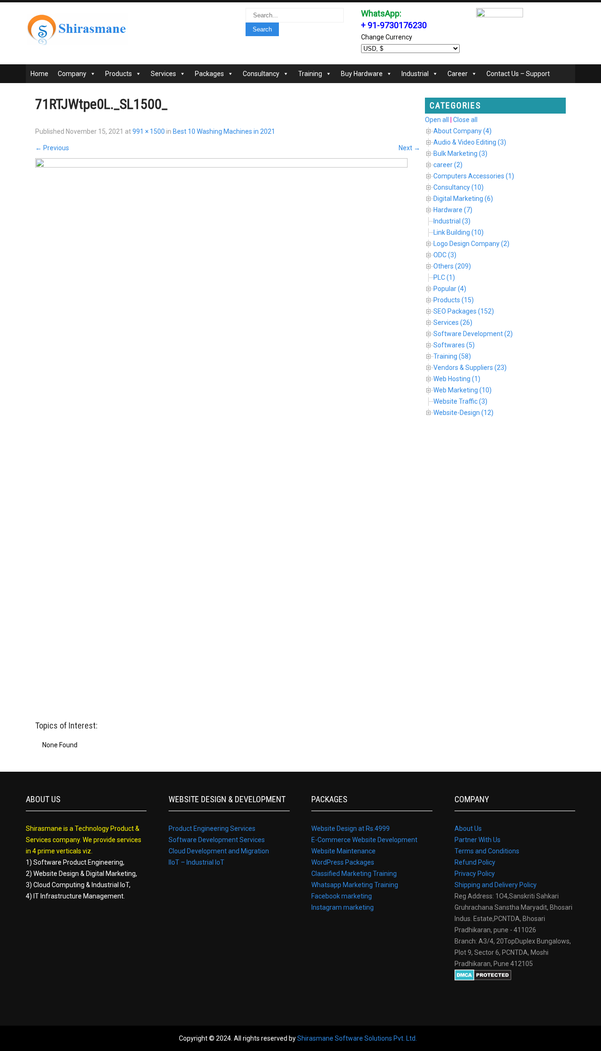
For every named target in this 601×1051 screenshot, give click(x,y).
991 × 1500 (148, 131)
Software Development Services (217, 840)
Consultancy (261, 73)
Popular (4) (449, 288)
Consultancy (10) (458, 187)
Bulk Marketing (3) (460, 153)
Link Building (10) (458, 232)
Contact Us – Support (518, 73)
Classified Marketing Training (354, 873)
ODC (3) (444, 255)
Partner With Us (478, 840)
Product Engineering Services (212, 828)
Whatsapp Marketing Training (354, 885)
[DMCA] (483, 978)
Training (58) (452, 356)
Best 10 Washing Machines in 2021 (224, 131)
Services (163, 73)
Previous (52, 148)
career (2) (447, 165)
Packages (209, 73)
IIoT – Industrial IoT (196, 862)
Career (457, 73)
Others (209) (452, 266)
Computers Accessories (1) (473, 176)
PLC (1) (444, 277)
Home (39, 73)
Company (72, 73)
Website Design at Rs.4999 (350, 828)
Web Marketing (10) (462, 390)
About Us (468, 828)
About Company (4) (462, 131)
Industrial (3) (451, 221)
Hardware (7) (452, 210)
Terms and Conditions (487, 851)
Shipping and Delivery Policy (496, 885)
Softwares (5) (454, 345)
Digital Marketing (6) (463, 198)
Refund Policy (475, 862)
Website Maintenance (343, 851)
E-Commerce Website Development (364, 840)
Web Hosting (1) (456, 379)
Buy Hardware (362, 73)
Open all (437, 119)
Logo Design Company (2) (471, 243)
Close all (465, 119)
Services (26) (452, 322)
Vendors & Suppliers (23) (470, 367)
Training (310, 73)
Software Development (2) (473, 334)
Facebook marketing (341, 896)
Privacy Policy (475, 873)
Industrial (415, 73)
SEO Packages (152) (463, 311)
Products (118, 73)
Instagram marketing (342, 907)
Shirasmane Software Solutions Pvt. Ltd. (357, 1038)
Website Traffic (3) (460, 401)
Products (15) (453, 300)
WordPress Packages (342, 862)
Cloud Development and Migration (219, 851)
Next (409, 148)
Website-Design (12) (463, 412)
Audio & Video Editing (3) (469, 142)
